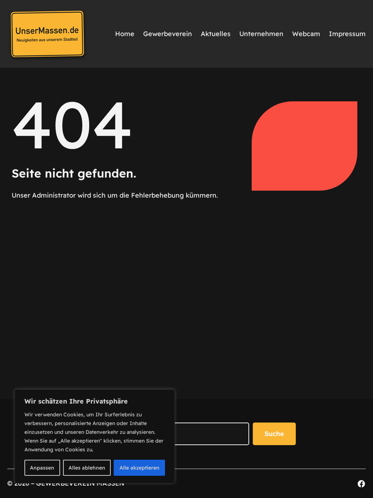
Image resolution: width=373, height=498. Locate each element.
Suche (274, 433)
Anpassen (42, 467)
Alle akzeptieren (139, 467)
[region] (95, 436)
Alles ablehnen (86, 467)
